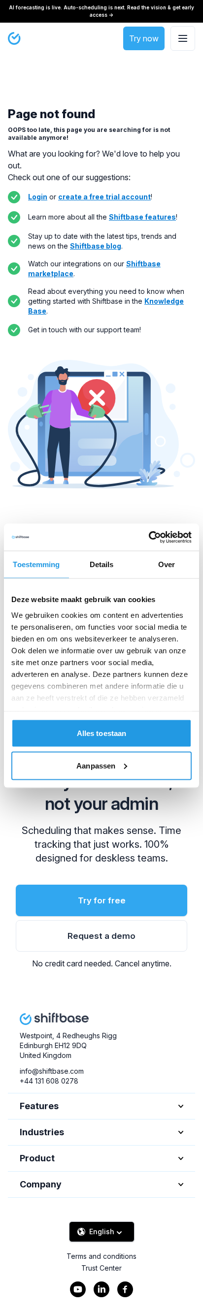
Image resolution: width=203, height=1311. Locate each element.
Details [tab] (102, 564)
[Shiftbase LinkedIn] (101, 1289)
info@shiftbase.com (52, 1071)
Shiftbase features (142, 217)
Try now (144, 38)
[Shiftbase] (14, 38)
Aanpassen (95, 765)
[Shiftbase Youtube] (78, 1289)
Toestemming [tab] (36, 564)
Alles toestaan (101, 733)
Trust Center (101, 1268)
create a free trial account (104, 196)
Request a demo (101, 936)
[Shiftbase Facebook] (125, 1289)
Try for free (102, 900)
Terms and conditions (101, 1256)
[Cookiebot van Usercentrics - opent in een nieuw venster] (148, 537)
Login (37, 196)
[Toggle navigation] (182, 38)
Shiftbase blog (95, 246)
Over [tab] (166, 564)
